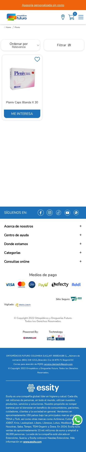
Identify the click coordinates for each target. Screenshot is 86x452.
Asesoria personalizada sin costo (43, 5)
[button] (43, 226)
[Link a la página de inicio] (7, 27)
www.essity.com (32, 441)
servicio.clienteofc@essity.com (58, 364)
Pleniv (17, 27)
